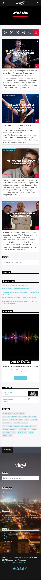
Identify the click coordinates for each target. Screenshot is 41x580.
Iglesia (16, 426)
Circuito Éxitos (7, 522)
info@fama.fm (10, 500)
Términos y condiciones (18, 563)
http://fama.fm (10, 492)
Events (6, 538)
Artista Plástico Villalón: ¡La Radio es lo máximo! (19, 298)
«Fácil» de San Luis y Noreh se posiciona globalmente (21, 214)
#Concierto (7, 413)
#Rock (5, 420)
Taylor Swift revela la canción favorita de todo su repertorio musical (19, 302)
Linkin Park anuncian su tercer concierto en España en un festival (20, 293)
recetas (6, 432)
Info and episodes (20, 378)
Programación (9, 536)
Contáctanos (8, 541)
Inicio (6, 533)
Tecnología (22, 432)
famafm (25, 423)
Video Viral (7, 435)
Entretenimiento (9, 41)
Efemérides (7, 423)
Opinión (13, 429)
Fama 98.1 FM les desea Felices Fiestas (14, 285)
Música (5, 429)
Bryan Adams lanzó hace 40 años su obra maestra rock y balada (20, 107)
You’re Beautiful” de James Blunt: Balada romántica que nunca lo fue (20, 52)
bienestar (13, 420)
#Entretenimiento (10, 417)
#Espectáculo (24, 417)
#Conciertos (19, 413)
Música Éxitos (8, 399)
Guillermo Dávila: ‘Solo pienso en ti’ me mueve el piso (21, 162)
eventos (16, 423)
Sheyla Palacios (7, 65)
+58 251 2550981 (11, 496)
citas (27, 420)
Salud (13, 432)
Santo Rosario (8, 392)
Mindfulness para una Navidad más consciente (17, 289)
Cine (21, 420)
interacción (26, 426)
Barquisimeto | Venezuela (14, 504)
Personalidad (24, 429)
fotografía (7, 426)
